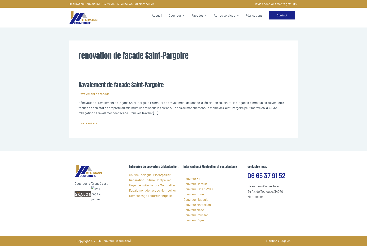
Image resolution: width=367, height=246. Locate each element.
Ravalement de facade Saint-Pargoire (121, 85)
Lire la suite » (88, 123)
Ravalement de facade (94, 94)
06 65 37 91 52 (266, 175)
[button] (282, 15)
